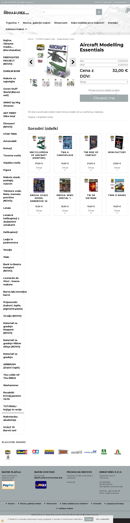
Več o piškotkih (102, 519)
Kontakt (113, 22)
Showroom (60, 22)
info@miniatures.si (92, 515)
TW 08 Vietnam (91, 196)
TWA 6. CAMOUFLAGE (65, 153)
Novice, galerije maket (36, 22)
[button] (73, 62)
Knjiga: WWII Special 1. (65, 196)
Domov (31, 39)
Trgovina (11, 22)
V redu (89, 519)
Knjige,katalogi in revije (65, 39)
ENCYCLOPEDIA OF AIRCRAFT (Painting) (39, 155)
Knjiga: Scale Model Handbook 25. (39, 198)
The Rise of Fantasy (91, 153)
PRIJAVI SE (71, 482)
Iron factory (117, 152)
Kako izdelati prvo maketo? (87, 22)
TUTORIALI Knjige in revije (45, 39)
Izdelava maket (15, 29)
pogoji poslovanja (115, 504)
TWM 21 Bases (117, 195)
